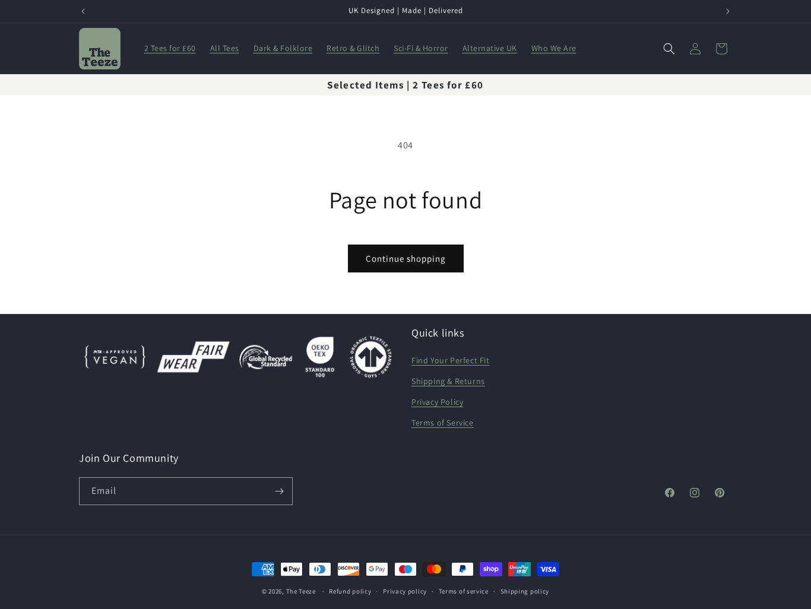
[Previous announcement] (83, 11)
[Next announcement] (728, 11)
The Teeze (301, 591)
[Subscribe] (279, 491)
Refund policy (350, 591)
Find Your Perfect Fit (450, 360)
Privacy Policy (437, 402)
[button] (669, 49)
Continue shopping (406, 258)
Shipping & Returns (448, 381)
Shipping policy (525, 591)
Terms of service (464, 591)
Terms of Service (442, 422)
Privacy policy (405, 591)
